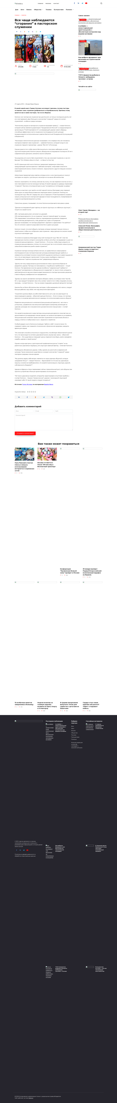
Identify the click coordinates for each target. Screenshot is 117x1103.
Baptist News (48, 384)
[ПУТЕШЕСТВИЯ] (90, 72)
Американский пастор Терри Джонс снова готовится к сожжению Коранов (89, 249)
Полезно (69, 9)
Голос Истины (27, 384)
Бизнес (29, 9)
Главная (40, 3)
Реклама (48, 3)
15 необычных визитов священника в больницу (24, 703)
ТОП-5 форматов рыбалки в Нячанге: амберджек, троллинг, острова (89, 77)
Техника (48, 9)
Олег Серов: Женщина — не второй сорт (89, 211)
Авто (22, 9)
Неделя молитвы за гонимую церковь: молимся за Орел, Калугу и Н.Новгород (47, 705)
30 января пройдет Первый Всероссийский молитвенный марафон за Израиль (92, 572)
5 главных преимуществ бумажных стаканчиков (99, 726)
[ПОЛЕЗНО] (90, 23)
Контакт (56, 3)
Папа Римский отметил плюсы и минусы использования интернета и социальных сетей (24, 467)
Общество (37, 9)
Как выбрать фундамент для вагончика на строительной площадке (89, 59)
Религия (19, 59)
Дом (16, 9)
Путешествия (59, 9)
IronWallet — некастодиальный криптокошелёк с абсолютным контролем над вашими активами (89, 30)
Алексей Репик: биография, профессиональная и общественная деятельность (89, 228)
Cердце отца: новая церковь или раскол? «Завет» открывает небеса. (91, 705)
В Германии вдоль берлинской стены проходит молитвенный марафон (101, 848)
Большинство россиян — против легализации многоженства (100, 969)
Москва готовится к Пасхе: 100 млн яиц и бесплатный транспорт (46, 464)
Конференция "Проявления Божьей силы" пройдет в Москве (69, 571)
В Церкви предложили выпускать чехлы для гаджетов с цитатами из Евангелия (69, 705)
